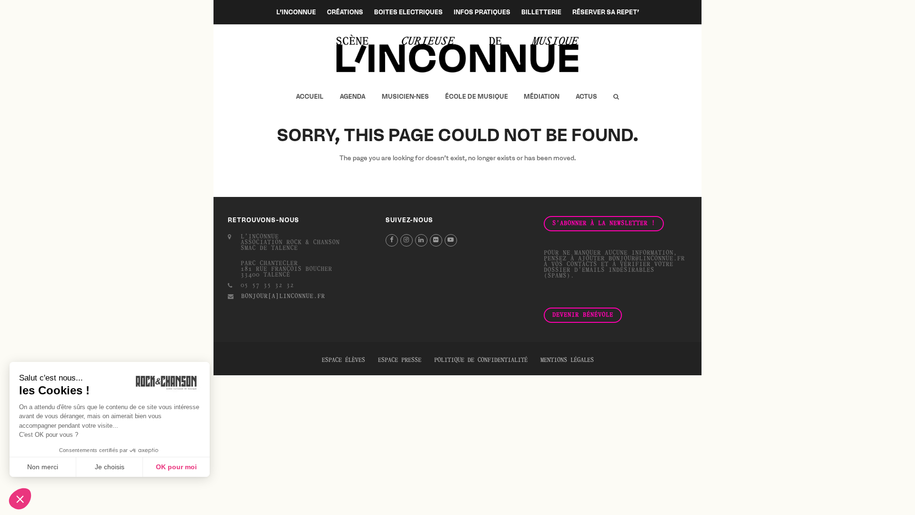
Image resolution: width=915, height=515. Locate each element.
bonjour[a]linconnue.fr (283, 296)
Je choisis (109, 467)
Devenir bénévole (582, 315)
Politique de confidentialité (481, 360)
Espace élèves (343, 360)
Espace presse (399, 360)
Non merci (42, 467)
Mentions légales (567, 360)
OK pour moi (176, 467)
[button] (616, 97)
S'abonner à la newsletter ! (603, 224)
